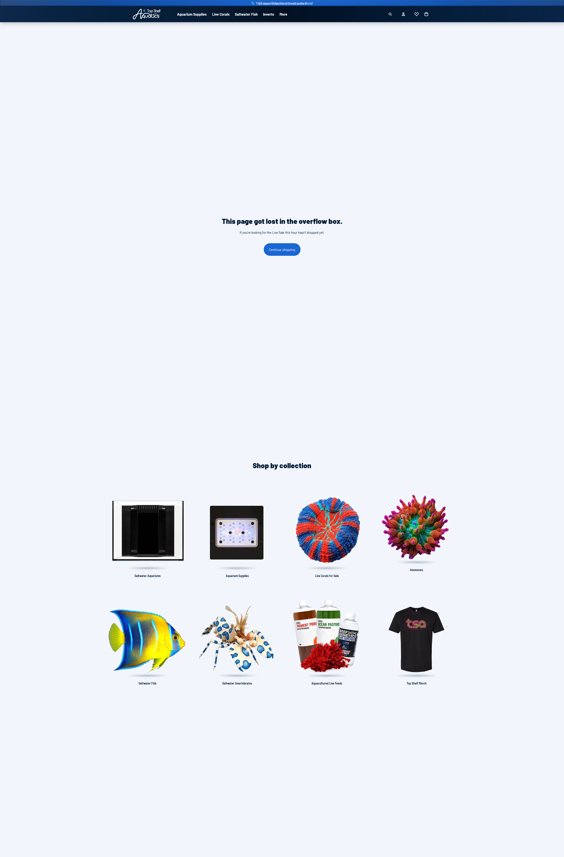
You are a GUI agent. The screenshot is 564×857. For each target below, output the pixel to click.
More (283, 14)
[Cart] (426, 14)
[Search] (390, 14)
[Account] (403, 14)
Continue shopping (282, 249)
